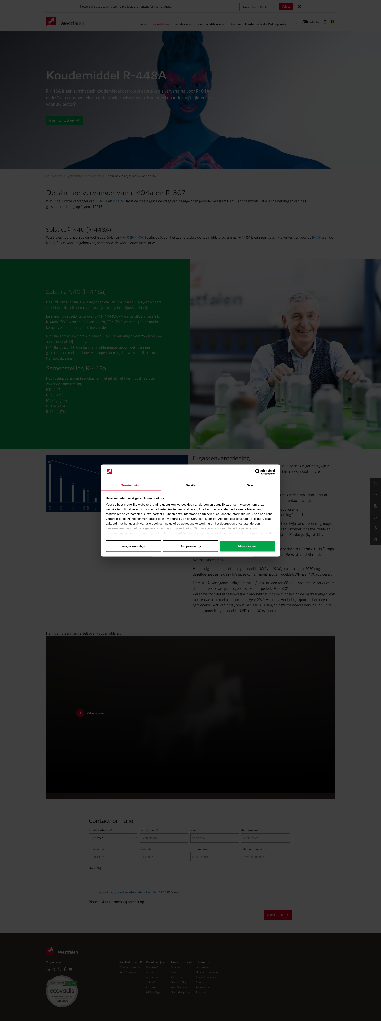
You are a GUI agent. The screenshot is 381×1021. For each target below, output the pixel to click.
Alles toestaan (247, 546)
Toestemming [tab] (130, 485)
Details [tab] (190, 485)
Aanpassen (188, 546)
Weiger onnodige (133, 546)
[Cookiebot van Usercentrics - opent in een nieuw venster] (258, 472)
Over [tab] (250, 485)
